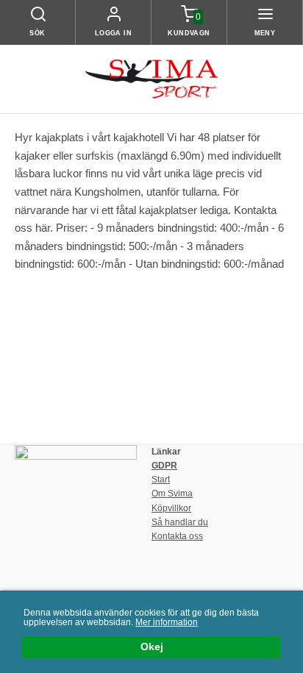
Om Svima (172, 493)
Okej (151, 646)
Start (161, 479)
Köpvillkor (171, 508)
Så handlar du (180, 522)
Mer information (166, 622)
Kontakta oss (177, 536)
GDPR (164, 465)
